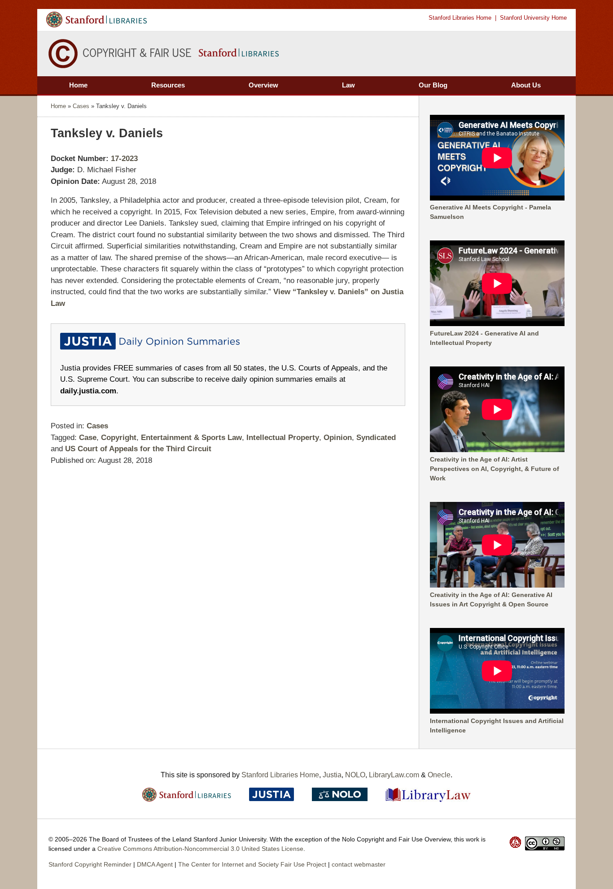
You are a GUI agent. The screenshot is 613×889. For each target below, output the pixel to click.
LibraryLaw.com (394, 775)
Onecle (439, 775)
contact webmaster (358, 864)
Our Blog (433, 85)
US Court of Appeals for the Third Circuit (138, 448)
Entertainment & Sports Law (191, 437)
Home (78, 85)
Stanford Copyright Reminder (89, 864)
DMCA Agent (155, 864)
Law (348, 85)
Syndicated (376, 437)
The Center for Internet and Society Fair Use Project (252, 864)
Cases (81, 106)
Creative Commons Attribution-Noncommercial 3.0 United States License (200, 848)
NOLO (355, 775)
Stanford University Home (533, 17)
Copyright (118, 437)
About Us (526, 85)
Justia (332, 775)
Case (87, 437)
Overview (263, 85)
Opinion (338, 437)
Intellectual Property (282, 437)
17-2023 (124, 158)
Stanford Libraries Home (460, 17)
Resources (168, 85)
